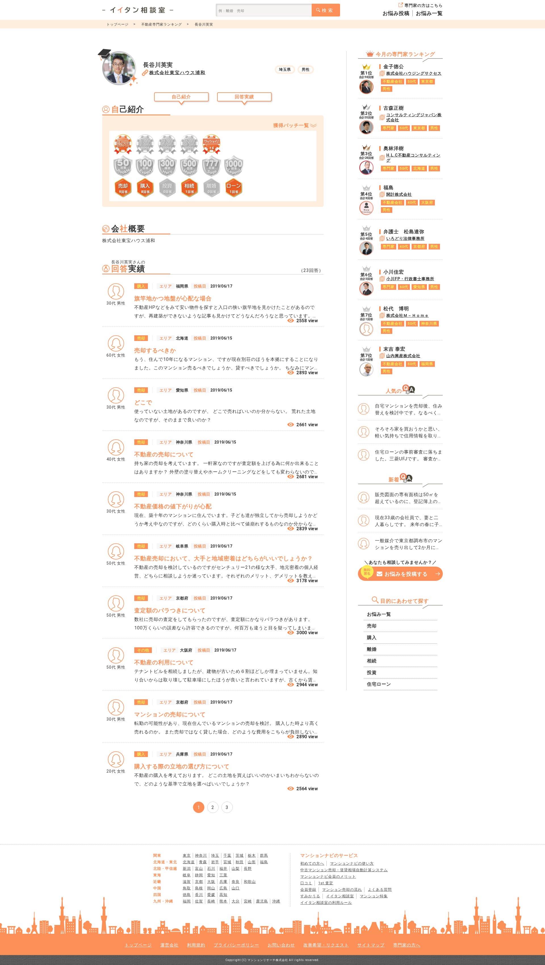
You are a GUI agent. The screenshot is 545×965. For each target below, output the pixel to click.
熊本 (223, 901)
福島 (264, 862)
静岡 (199, 875)
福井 (223, 868)
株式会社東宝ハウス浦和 (177, 72)
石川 (211, 868)
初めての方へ (312, 863)
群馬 (264, 855)
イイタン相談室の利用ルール (326, 902)
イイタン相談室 (340, 896)
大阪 (211, 881)
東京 (187, 855)
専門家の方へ (406, 945)
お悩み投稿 (396, 13)
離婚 (372, 649)
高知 (223, 895)
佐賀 (199, 901)
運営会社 (169, 945)
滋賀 (187, 881)
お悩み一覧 (429, 13)
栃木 (252, 855)
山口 (236, 888)
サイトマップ (371, 945)
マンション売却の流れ (342, 889)
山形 (252, 862)
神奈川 (201, 855)
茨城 (240, 855)
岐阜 (187, 875)
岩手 (215, 862)
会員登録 (308, 889)
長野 (248, 868)
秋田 (240, 862)
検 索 (327, 10)
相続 (372, 661)
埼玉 (215, 855)
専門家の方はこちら (423, 5)
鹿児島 (262, 901)
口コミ (306, 883)
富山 (199, 868)
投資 (372, 672)
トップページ (117, 24)
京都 (199, 881)
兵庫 (223, 881)
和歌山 (250, 881)
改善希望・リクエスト (326, 945)
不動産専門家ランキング (161, 24)
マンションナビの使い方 (352, 863)
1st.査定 (325, 883)
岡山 (211, 888)
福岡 (187, 901)
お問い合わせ (281, 945)
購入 (372, 637)
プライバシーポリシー (236, 945)
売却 (372, 626)
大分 (236, 901)
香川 (199, 895)
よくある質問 (380, 889)
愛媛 (211, 895)
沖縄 (276, 901)
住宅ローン (379, 684)
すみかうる (310, 896)
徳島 (187, 895)
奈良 (236, 881)
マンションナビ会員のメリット (328, 876)
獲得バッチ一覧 (291, 125)
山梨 (236, 868)
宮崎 (248, 901)
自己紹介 (181, 96)
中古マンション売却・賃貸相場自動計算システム (344, 870)
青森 (203, 862)
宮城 (227, 862)
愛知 (211, 875)
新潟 (187, 868)
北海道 (189, 862)
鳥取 (187, 888)
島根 (199, 888)
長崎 (211, 901)
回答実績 (244, 96)
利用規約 (196, 945)
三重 (223, 875)
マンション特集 (374, 896)
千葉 (227, 855)
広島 (223, 888)
